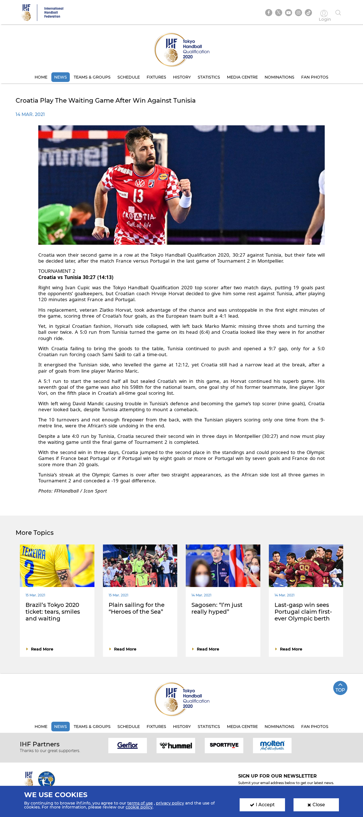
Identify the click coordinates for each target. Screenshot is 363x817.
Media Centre (242, 77)
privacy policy (170, 803)
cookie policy (139, 807)
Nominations (279, 77)
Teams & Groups (92, 77)
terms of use (140, 803)
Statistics (209, 77)
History (182, 77)
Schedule (128, 77)
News (60, 77)
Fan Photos (314, 77)
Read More (42, 649)
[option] (128, 745)
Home (41, 77)
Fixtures (156, 77)
